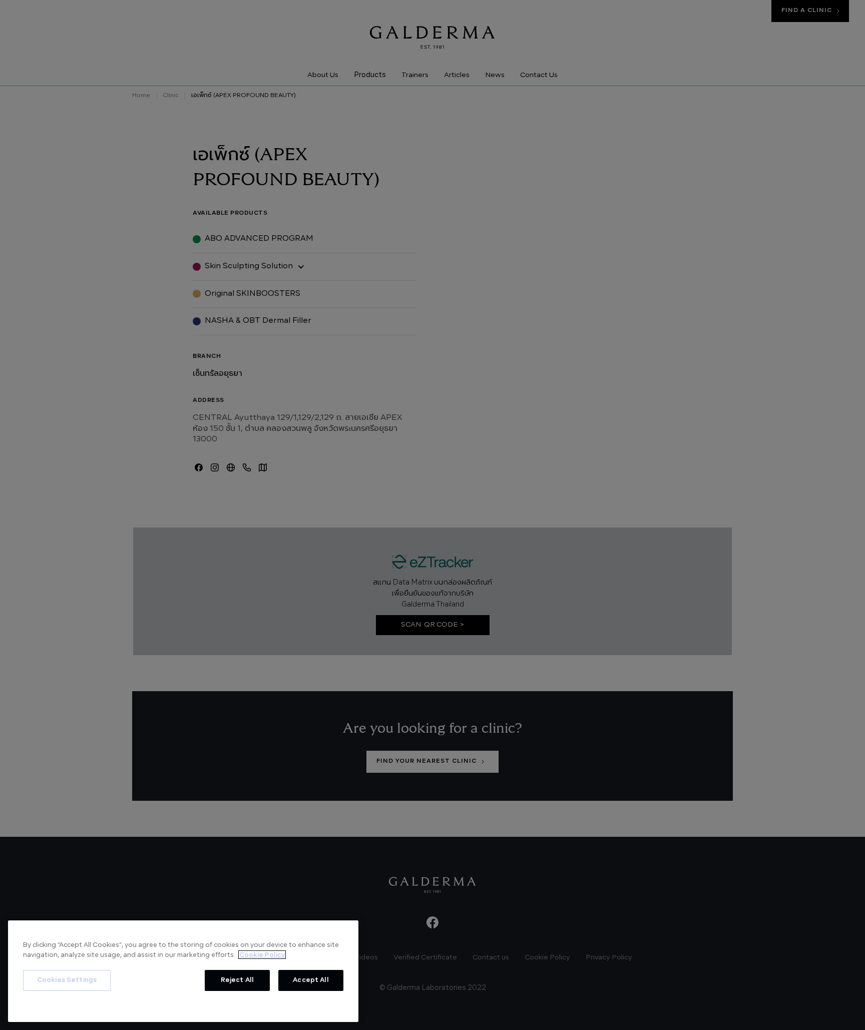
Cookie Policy (262, 954)
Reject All (237, 980)
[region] (183, 971)
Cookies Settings (67, 980)
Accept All (310, 980)
